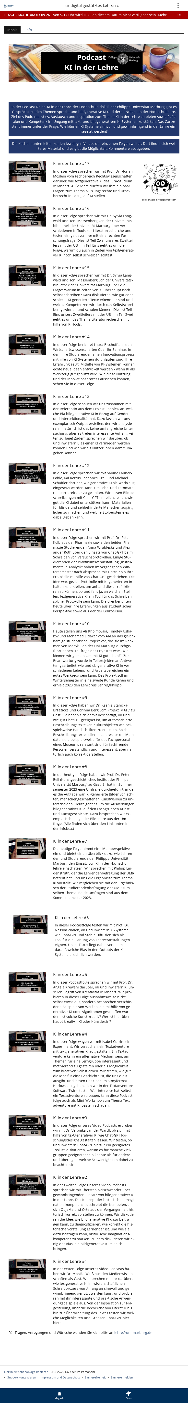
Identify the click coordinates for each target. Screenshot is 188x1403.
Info (28, 29)
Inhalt (10, 30)
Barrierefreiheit (95, 1377)
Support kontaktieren (21, 1377)
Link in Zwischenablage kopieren (26, 1372)
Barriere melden (121, 1377)
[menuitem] (59, 1395)
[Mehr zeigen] (179, 15)
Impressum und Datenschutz (60, 1377)
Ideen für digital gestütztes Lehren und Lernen (91, 5)
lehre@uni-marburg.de (133, 1332)
